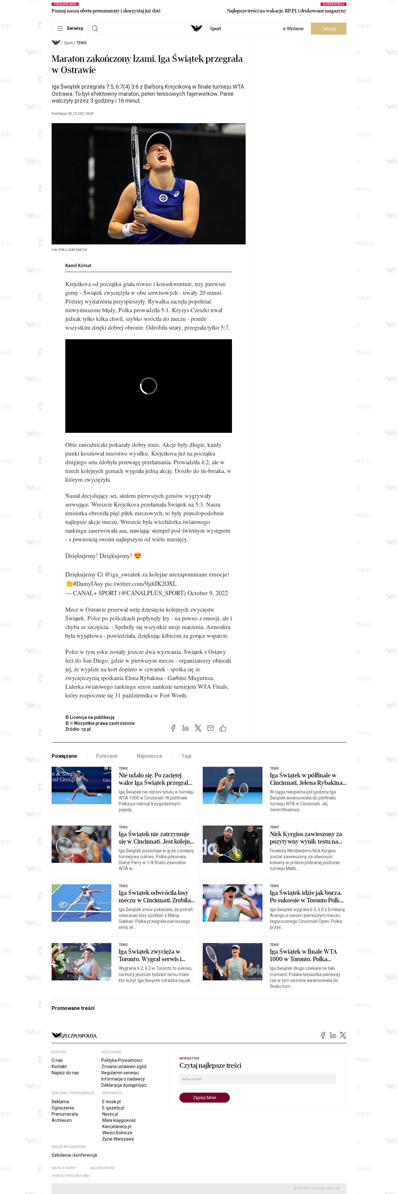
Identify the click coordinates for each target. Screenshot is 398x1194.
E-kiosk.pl (111, 1101)
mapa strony (64, 1168)
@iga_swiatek (123, 574)
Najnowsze (149, 756)
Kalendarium (102, 1168)
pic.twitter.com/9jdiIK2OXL (141, 583)
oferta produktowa (70, 1176)
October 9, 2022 (207, 593)
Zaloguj (329, 28)
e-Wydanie (293, 28)
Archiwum (62, 1120)
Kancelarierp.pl (116, 1126)
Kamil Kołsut (78, 265)
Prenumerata (65, 1114)
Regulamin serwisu (120, 1072)
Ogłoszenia (63, 1107)
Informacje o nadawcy (123, 1078)
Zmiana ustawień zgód (123, 1066)
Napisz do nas (65, 1072)
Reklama (60, 1101)
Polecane (107, 756)
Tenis (81, 43)
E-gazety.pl (113, 1107)
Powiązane (64, 756)
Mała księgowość (119, 1120)
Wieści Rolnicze (117, 1132)
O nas (57, 1060)
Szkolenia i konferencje (74, 1155)
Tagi (186, 756)
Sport (68, 43)
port (215, 28)
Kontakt (59, 1066)
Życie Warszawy (118, 1138)
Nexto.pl (110, 1114)
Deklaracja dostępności (123, 1085)
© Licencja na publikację (90, 717)
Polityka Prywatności (121, 1060)
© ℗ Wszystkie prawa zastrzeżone (100, 723)
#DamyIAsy (88, 583)
